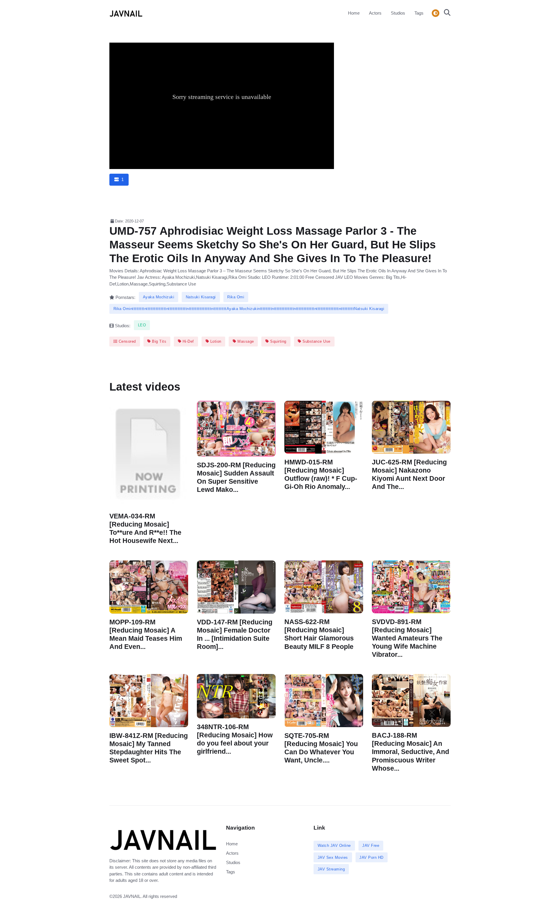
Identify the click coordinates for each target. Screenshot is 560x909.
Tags (419, 13)
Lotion (215, 341)
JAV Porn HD (371, 857)
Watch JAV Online (334, 845)
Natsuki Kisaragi (201, 297)
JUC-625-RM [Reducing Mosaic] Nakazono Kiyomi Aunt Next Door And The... (409, 474)
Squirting (277, 341)
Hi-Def (187, 341)
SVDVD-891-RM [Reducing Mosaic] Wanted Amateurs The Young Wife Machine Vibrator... (407, 638)
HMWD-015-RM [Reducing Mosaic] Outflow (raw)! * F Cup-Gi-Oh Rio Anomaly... (320, 474)
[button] (445, 13)
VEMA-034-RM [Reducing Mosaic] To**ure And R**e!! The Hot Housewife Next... (145, 528)
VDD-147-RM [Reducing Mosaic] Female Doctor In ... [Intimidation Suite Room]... (234, 634)
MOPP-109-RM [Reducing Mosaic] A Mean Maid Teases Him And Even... (145, 634)
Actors (375, 13)
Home (354, 13)
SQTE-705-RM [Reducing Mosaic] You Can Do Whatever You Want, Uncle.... (321, 748)
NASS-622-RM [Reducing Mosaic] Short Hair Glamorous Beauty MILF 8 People (319, 634)
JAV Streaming (331, 869)
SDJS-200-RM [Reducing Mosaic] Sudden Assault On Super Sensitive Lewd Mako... (236, 477)
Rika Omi (235, 297)
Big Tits (159, 341)
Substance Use (315, 341)
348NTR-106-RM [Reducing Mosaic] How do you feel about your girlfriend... (235, 739)
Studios (398, 13)
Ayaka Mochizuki (158, 297)
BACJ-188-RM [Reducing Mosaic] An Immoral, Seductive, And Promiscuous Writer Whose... (410, 752)
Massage (245, 341)
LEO (142, 325)
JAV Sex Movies (333, 857)
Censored (126, 341)
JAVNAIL (132, 896)
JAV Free (370, 845)
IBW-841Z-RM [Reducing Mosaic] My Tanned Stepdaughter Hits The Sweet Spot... (148, 748)
